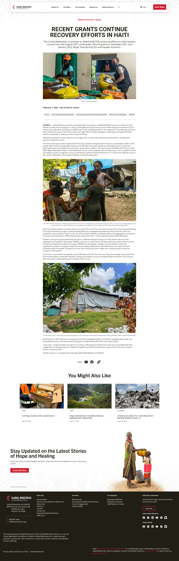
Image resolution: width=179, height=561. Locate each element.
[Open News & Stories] (114, 7)
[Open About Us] (59, 7)
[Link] (98, 361)
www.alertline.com (100, 553)
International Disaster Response (63, 115)
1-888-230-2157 (151, 551)
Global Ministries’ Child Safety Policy (111, 549)
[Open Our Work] (71, 7)
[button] (159, 7)
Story (98, 19)
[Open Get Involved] (85, 7)
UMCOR (131, 115)
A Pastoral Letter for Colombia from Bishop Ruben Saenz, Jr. (135, 416)
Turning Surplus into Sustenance (38, 415)
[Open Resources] (98, 7)
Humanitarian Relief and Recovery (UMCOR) (91, 115)
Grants (47, 115)
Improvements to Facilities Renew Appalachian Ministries (86, 416)
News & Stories (86, 19)
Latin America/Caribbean (118, 115)
